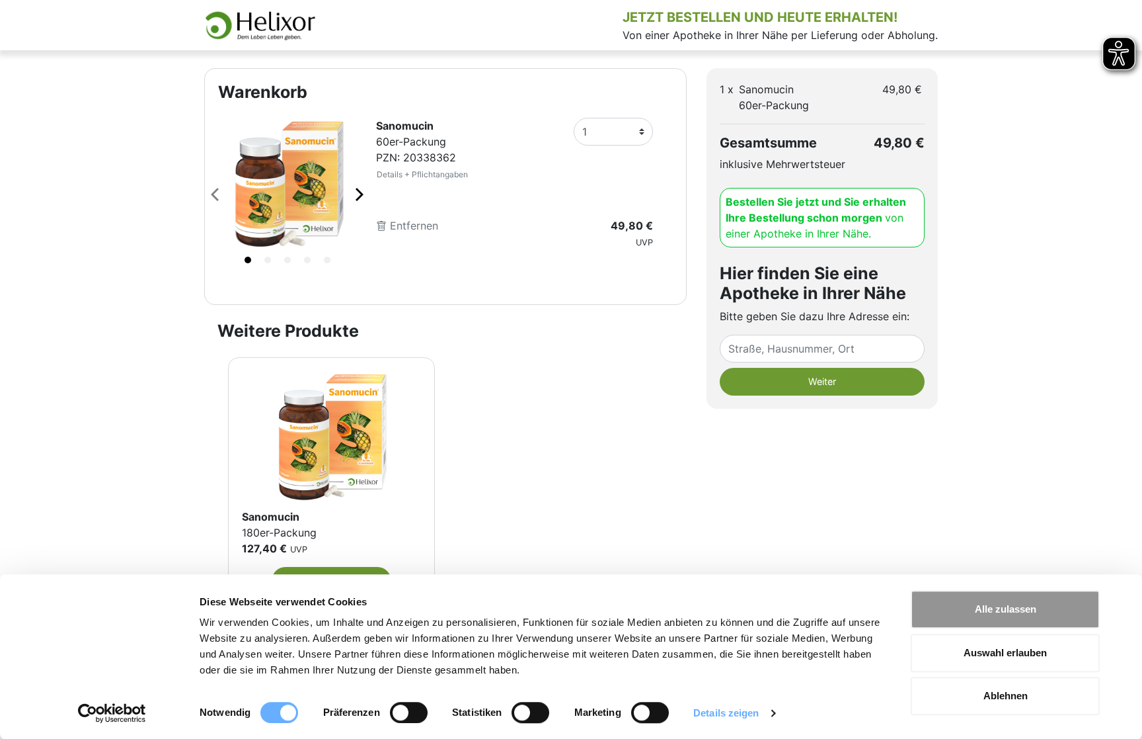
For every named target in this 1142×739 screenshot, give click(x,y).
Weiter (822, 381)
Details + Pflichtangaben (422, 174)
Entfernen (412, 225)
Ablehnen (1005, 695)
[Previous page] (216, 194)
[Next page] (358, 194)
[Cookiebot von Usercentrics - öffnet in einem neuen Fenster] (112, 713)
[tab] (248, 260)
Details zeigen (726, 712)
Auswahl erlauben (1005, 652)
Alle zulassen (1005, 609)
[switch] (409, 712)
